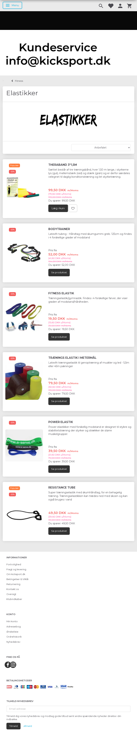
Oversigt (11, 594)
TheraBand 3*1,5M (62, 164)
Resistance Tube (61, 487)
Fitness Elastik (61, 293)
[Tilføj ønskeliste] (73, 208)
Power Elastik (60, 422)
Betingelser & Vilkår (17, 579)
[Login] (120, 5)
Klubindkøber (14, 599)
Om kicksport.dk (15, 574)
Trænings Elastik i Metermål (72, 357)
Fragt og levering (16, 569)
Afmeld (28, 726)
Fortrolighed (13, 564)
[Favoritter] (110, 5)
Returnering (13, 584)
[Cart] (129, 5)
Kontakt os (12, 589)
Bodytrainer (59, 229)
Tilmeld (13, 726)
